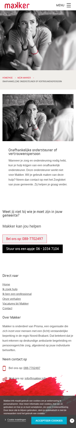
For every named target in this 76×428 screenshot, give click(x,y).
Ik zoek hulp (9, 289)
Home (6, 284)
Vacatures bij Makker (15, 303)
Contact (7, 308)
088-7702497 (32, 368)
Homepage (7, 77)
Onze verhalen (11, 298)
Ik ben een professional (17, 293)
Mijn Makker (24, 77)
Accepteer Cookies (49, 420)
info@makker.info (35, 378)
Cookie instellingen (16, 420)
